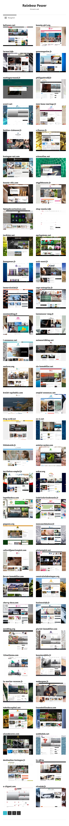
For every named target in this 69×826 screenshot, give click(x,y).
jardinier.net (9, 235)
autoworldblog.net (45, 340)
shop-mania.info (43, 209)
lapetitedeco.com (11, 497)
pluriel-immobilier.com (46, 628)
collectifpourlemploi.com (14, 550)
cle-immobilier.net (44, 366)
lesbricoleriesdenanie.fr (47, 497)
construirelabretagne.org (47, 576)
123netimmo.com (10, 655)
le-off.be (40, 760)
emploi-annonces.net (45, 392)
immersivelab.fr (10, 287)
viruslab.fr (41, 786)
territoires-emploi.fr (12, 471)
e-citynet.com (9, 786)
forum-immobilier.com (13, 576)
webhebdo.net (42, 733)
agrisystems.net (43, 235)
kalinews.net (9, 25)
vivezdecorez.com (11, 733)
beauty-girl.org (43, 25)
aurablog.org (9, 628)
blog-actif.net (9, 418)
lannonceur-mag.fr (45, 313)
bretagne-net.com (11, 156)
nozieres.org (8, 366)
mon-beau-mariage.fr (46, 104)
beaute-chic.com (10, 182)
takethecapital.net (11, 707)
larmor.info (8, 51)
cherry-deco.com (10, 602)
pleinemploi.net (43, 550)
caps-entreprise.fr (44, 287)
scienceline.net (43, 156)
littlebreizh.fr (9, 445)
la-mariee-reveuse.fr (13, 681)
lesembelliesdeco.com (46, 707)
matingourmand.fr (11, 77)
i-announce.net (10, 340)
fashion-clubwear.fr (12, 130)
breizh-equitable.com (13, 392)
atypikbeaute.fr (43, 182)
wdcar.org (40, 471)
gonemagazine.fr (44, 51)
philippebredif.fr (43, 77)
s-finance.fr (41, 130)
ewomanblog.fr (10, 313)
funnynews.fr (9, 261)
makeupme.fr (42, 681)
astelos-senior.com (44, 445)
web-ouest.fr (42, 261)
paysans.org (8, 523)
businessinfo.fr (43, 602)
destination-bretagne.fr (14, 760)
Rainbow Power (34, 5)
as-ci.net (40, 418)
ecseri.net (7, 104)
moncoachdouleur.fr (45, 523)
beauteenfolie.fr (43, 655)
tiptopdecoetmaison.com (14, 209)
